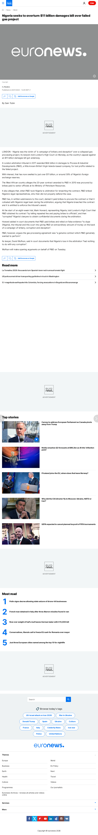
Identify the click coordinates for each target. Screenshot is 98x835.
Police (39, 734)
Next (53, 771)
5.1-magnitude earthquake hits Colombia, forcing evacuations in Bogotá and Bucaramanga (40, 282)
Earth (4, 771)
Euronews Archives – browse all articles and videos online (23, 794)
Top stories (10, 417)
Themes (5, 755)
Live (92, 3)
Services (5, 803)
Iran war (71, 727)
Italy (38, 727)
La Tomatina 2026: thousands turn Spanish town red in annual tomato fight (33, 270)
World (15, 10)
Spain (44, 721)
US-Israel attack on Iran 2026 (39, 715)
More (4, 809)
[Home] (3, 10)
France (26, 727)
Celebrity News (54, 727)
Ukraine (58, 721)
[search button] (68, 699)
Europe (5, 760)
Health (4, 776)
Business (5, 766)
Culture (72, 721)
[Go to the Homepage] (9, 3)
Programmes (7, 787)
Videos (53, 782)
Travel (53, 776)
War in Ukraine (65, 715)
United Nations (55, 734)
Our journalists (56, 787)
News (8, 10)
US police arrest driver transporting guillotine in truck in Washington (30, 276)
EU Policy (54, 766)
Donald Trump (29, 721)
